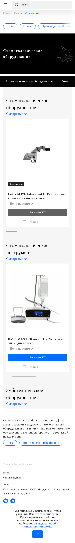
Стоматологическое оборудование (29, 81)
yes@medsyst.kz (12, 477)
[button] (69, 81)
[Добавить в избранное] (63, 123)
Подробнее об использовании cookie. (39, 525)
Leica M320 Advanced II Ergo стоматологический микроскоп (37, 196)
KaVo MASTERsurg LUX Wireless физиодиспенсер (35, 341)
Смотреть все (16, 114)
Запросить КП (38, 212)
